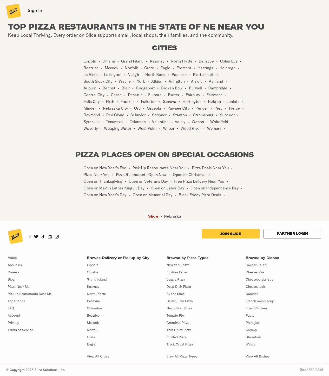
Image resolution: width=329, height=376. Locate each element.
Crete (91, 337)
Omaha (92, 272)
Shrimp (251, 330)
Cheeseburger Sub (259, 279)
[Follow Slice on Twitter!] (36, 237)
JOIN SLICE (230, 234)
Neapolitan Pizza (179, 308)
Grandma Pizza (178, 322)
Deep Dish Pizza (178, 286)
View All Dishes (257, 356)
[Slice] (13, 11)
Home (12, 258)
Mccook (93, 322)
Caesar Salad (256, 265)
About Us (15, 265)
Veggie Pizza (175, 279)
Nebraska (172, 216)
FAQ (11, 308)
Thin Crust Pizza (178, 330)
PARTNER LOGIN (292, 233)
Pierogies (253, 322)
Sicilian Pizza (176, 272)
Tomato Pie (175, 315)
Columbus (95, 308)
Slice (153, 216)
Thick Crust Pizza (179, 344)
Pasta (250, 315)
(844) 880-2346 (311, 370)
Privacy (13, 322)
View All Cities (98, 356)
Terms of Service (20, 330)
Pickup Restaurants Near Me (30, 294)
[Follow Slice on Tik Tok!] (43, 237)
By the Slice (175, 294)
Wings (250, 344)
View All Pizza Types (181, 356)
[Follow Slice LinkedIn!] (50, 237)
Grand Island (97, 279)
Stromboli (253, 337)
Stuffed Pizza (176, 337)
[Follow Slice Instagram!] (57, 237)
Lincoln (92, 265)
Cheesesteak (255, 286)
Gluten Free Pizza (179, 301)
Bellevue (93, 301)
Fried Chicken (256, 308)
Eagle (91, 344)
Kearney (93, 286)
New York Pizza (178, 265)
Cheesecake (255, 272)
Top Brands (16, 301)
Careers (14, 272)
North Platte (96, 294)
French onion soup (260, 301)
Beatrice (93, 315)
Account (14, 315)
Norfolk (93, 330)
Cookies (252, 294)
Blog (11, 279)
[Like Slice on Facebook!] (30, 237)
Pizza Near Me (18, 286)
